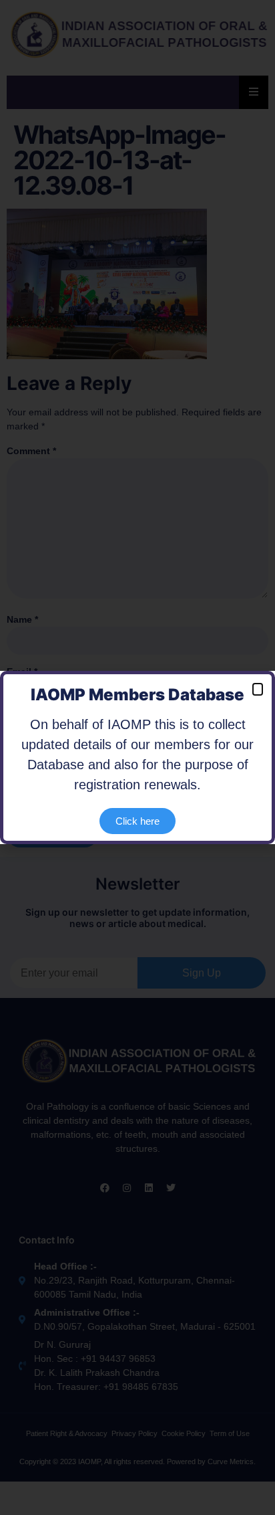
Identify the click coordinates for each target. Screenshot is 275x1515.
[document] (137, 757)
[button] (258, 689)
